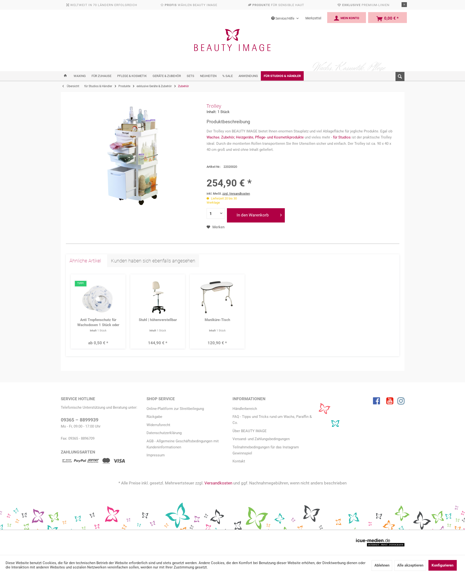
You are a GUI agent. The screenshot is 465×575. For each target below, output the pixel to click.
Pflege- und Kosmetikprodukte (279, 137)
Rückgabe (154, 416)
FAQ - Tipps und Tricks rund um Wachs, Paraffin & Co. (272, 419)
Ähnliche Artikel (85, 261)
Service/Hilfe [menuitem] (285, 18)
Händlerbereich (244, 408)
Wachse (213, 137)
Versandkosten (218, 483)
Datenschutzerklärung (164, 433)
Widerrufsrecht (158, 425)
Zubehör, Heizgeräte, (237, 137)
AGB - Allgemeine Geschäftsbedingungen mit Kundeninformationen (183, 444)
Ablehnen (381, 565)
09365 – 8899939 (79, 420)
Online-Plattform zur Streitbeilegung (175, 408)
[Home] (65, 76)
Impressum (156, 455)
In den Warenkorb (253, 215)
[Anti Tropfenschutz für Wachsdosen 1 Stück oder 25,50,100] (98, 297)
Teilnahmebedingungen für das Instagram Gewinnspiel (265, 450)
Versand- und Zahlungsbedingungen (261, 439)
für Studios (342, 137)
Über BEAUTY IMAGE (249, 431)
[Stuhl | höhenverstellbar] (158, 297)
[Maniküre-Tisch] (217, 297)
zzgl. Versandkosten (236, 193)
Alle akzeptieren (410, 565)
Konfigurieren (442, 565)
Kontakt (238, 461)
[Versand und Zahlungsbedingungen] (93, 461)
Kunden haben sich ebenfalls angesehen (153, 261)
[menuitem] (398, 75)
